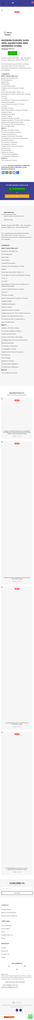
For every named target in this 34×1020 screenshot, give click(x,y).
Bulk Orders (5, 928)
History (12, 167)
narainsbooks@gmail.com (9, 987)
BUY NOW (12, 53)
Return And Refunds (8, 912)
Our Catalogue (6, 925)
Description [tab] (9, 212)
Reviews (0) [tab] (8, 220)
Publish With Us (7, 935)
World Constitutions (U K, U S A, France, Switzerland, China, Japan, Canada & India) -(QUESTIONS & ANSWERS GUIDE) (17, 432)
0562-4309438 (20, 982)
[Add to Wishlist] (9, 401)
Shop (3, 957)
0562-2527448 (10, 982)
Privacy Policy (6, 909)
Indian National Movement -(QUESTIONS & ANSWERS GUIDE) (17, 578)
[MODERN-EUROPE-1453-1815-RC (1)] (10, 19)
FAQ (3, 932)
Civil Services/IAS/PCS (14, 165)
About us (4, 951)
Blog (3, 938)
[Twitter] (17, 1010)
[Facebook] (13, 1010)
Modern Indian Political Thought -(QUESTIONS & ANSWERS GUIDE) (17, 868)
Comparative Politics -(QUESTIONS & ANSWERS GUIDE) (17, 723)
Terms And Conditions (9, 916)
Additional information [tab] (14, 216)
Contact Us (5, 954)
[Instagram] (20, 1010)
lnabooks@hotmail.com (18, 196)
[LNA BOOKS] (17, 3)
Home (3, 948)
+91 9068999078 (18, 189)
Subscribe (17, 893)
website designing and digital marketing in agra (11, 974)
